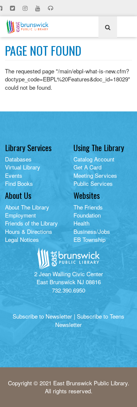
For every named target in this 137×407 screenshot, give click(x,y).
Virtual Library (22, 167)
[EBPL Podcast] (51, 8)
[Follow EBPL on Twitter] (13, 8)
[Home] (27, 26)
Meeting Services (95, 175)
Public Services (93, 183)
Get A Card (87, 167)
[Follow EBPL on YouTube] (38, 8)
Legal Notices (22, 239)
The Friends (88, 207)
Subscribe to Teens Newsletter (89, 320)
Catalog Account (93, 159)
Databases (18, 159)
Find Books (19, 183)
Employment (20, 215)
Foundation (87, 215)
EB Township (89, 239)
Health (81, 223)
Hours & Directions (28, 231)
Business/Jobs (91, 231)
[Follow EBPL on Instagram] (25, 8)
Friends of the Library (31, 223)
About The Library (27, 207)
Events (13, 175)
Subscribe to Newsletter (42, 316)
